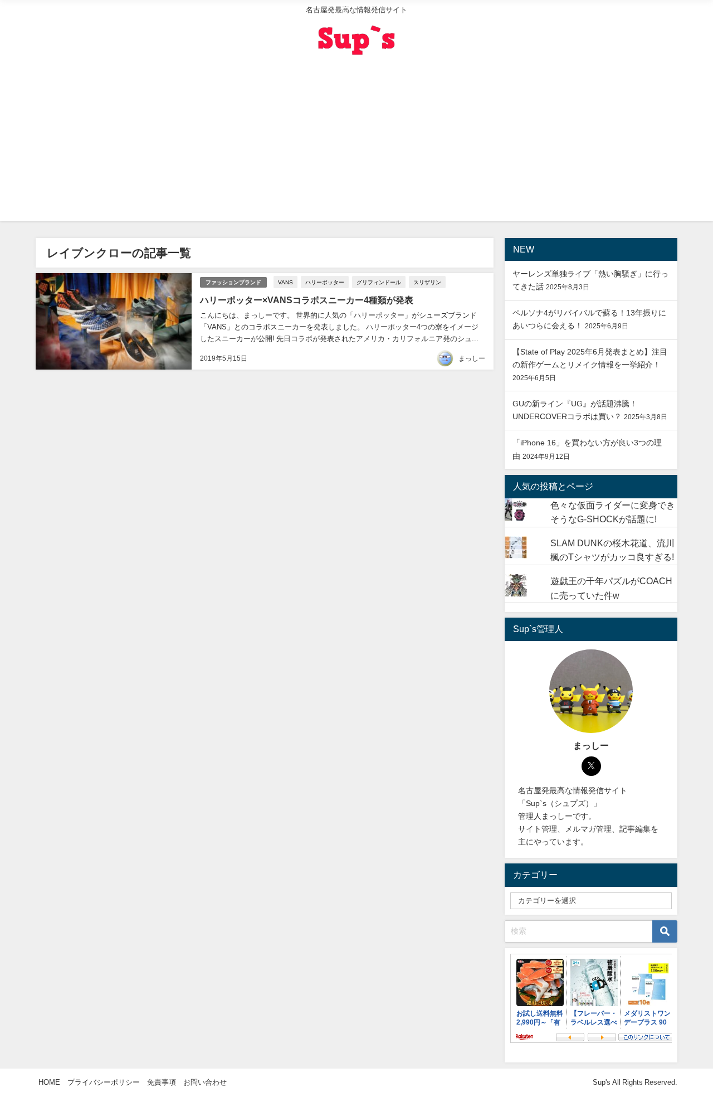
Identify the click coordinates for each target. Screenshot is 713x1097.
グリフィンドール (378, 282)
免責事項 (161, 1082)
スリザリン (427, 282)
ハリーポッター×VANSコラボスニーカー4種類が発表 (306, 299)
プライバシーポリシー (103, 1082)
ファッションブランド (233, 282)
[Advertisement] (356, 143)
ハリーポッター (324, 282)
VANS (285, 282)
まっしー (471, 358)
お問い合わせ (205, 1082)
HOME (49, 1082)
